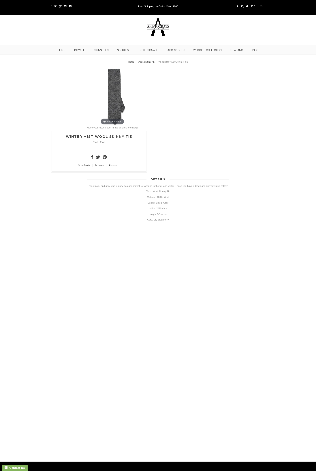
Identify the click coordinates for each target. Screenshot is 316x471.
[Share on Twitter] (98, 158)
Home (131, 62)
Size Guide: (84, 165)
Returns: (113, 165)
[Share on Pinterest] (105, 158)
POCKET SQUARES (148, 49)
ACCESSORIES (176, 49)
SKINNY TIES (101, 49)
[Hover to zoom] (112, 96)
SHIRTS (62, 49)
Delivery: (99, 165)
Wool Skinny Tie (146, 62)
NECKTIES (123, 49)
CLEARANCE (237, 49)
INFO (255, 49)
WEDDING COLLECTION (207, 49)
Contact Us (16, 467)
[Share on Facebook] (92, 158)
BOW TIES (80, 49)
